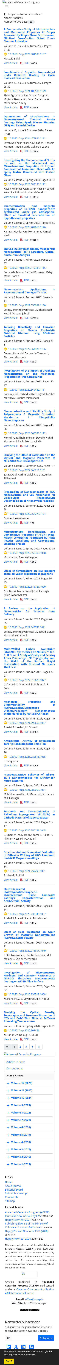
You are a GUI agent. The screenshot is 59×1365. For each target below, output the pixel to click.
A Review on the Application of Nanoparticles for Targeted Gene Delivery (29, 611)
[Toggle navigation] (29, 6)
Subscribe (46, 1338)
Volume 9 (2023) (21, 1105)
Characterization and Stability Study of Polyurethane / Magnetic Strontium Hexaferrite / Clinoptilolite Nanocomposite (29, 416)
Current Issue (14, 1068)
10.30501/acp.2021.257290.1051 (27, 871)
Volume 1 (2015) (21, 1164)
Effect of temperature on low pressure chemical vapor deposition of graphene (29, 572)
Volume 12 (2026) (21, 1083)
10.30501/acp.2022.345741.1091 (27, 627)
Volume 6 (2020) (21, 1127)
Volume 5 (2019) (21, 1134)
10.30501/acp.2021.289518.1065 (27, 756)
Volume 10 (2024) (21, 1098)
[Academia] (16, 1347)
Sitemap (10, 1201)
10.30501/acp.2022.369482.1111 (27, 389)
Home (8, 1182)
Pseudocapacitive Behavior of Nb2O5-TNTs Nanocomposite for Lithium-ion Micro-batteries (29, 777)
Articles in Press (15, 1062)
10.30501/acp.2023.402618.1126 (27, 227)
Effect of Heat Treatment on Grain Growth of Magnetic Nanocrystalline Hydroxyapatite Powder (29, 935)
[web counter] (29, 1309)
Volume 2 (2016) (21, 1157)
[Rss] (31, 1347)
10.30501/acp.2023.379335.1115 (27, 268)
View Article (10, 63)
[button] (36, 1355)
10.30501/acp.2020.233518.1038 (27, 994)
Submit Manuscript (16, 1193)
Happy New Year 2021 (18, 1220)
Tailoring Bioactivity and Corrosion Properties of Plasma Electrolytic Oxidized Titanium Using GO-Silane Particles (29, 331)
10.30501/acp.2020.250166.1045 (27, 830)
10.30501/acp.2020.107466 (23, 1030)
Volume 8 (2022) (21, 1112)
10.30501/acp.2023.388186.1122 (27, 184)
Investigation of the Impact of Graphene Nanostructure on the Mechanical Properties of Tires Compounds (29, 373)
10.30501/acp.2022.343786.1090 (27, 586)
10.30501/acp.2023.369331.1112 (27, 433)
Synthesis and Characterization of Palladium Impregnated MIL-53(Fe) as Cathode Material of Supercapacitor (29, 814)
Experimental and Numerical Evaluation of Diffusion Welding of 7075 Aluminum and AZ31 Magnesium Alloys (29, 855)
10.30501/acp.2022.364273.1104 (27, 514)
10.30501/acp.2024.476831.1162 (27, 138)
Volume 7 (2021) (21, 1120)
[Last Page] (39, 1047)
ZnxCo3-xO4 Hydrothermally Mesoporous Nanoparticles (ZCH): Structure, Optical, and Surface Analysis (29, 252)
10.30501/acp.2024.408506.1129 (27, 91)
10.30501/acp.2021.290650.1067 (27, 723)
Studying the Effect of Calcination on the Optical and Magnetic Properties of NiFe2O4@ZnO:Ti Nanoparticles (29, 458)
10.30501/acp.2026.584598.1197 (27, 54)
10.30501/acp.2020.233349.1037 (27, 914)
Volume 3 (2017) (21, 1149)
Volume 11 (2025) (21, 1090)
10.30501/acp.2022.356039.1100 (27, 305)
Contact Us (11, 1197)
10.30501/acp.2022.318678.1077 (27, 680)
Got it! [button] (9, 1361)
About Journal (13, 1186)
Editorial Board (14, 1189)
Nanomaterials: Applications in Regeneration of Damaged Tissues (29, 291)
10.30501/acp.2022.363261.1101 (27, 470)
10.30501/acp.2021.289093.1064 (27, 790)
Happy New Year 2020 (18, 1238)
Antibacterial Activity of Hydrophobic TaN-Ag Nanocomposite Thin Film (29, 742)
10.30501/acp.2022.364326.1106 (27, 349)
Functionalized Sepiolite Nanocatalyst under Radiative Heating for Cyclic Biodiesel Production (29, 75)
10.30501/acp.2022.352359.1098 (27, 553)
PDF (30, 63)
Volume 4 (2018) (21, 1142)
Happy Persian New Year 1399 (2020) (26, 1231)
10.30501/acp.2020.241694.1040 (27, 950)
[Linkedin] (9, 1347)
